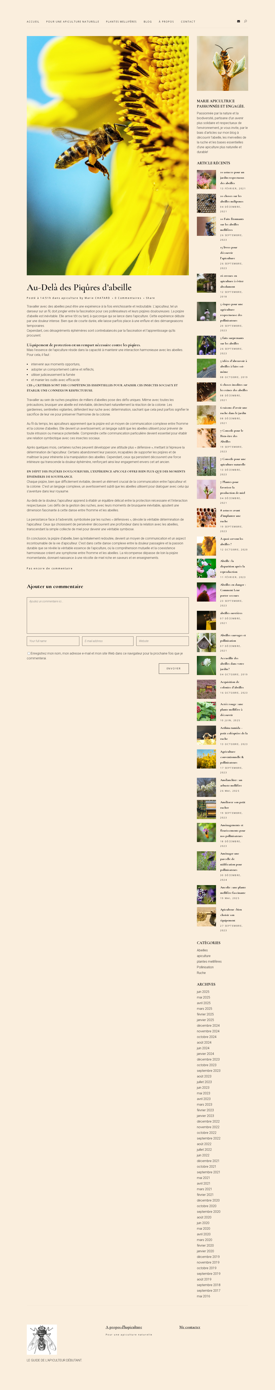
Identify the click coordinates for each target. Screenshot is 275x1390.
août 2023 (204, 1076)
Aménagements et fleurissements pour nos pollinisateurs (232, 830)
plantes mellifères (209, 961)
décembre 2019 (208, 1257)
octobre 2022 (206, 1133)
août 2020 (204, 1217)
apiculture (70, 298)
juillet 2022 (204, 1150)
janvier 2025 (205, 1020)
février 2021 (205, 1195)
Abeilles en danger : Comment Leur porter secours (233, 590)
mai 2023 (203, 1093)
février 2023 (205, 1110)
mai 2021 (203, 1178)
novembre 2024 (208, 1031)
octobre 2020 (206, 1206)
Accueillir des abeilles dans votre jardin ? (232, 663)
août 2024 (204, 1042)
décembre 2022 (208, 1121)
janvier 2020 (205, 1251)
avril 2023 (204, 1099)
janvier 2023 (205, 1116)
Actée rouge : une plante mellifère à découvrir (231, 709)
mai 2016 (203, 1296)
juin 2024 (203, 1048)
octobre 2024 (206, 1037)
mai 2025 (203, 997)
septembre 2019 (208, 1274)
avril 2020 (204, 1234)
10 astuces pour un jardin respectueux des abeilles (232, 177)
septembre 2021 (208, 1172)
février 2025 (205, 1014)
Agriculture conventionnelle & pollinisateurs (232, 757)
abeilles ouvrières (231, 613)
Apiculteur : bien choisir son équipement (231, 914)
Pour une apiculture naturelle (129, 1334)
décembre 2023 (208, 1059)
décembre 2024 (208, 1025)
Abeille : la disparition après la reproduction (232, 566)
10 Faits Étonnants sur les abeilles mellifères (232, 224)
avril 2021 (204, 1183)
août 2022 (204, 1144)
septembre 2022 (208, 1138)
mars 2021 (204, 1189)
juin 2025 (203, 992)
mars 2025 (204, 1009)
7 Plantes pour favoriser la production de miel (232, 487)
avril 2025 (204, 1003)
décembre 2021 (208, 1161)
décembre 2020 (208, 1200)
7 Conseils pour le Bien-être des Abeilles (231, 436)
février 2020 (205, 1245)
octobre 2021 (206, 1166)
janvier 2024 (205, 1054)
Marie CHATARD (97, 298)
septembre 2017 (208, 1291)
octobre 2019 (206, 1268)
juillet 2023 (204, 1082)
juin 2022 (203, 1155)
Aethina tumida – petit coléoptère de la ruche (234, 733)
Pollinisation (205, 967)
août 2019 (204, 1279)
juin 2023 (203, 1088)
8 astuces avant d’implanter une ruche (230, 515)
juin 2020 (203, 1223)
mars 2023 (204, 1104)
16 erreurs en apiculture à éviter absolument (232, 281)
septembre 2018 (208, 1285)
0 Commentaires (128, 298)
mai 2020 (203, 1228)
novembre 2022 (208, 1127)
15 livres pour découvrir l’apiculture (228, 252)
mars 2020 (204, 1240)
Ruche (201, 973)
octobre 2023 (206, 1065)
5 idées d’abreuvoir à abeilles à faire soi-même (233, 366)
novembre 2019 (208, 1262)
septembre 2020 (208, 1212)
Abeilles (202, 950)
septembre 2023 (208, 1071)
